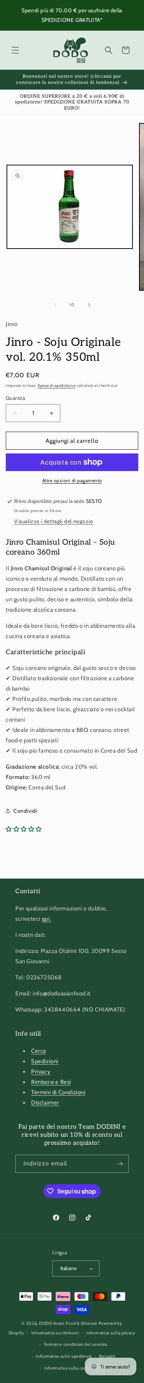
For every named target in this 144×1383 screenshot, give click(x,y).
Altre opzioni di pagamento (72, 480)
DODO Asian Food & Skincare (68, 1323)
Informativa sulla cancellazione (75, 1368)
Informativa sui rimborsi (55, 1333)
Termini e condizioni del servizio (76, 1344)
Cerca (38, 1050)
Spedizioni (44, 1061)
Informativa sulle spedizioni (64, 1356)
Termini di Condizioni (58, 1092)
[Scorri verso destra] (89, 304)
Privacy (40, 1071)
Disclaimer (45, 1102)
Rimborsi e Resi (51, 1082)
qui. (46, 918)
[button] (15, 50)
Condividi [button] (25, 810)
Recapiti (107, 1356)
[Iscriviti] (119, 1164)
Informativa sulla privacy (111, 1333)
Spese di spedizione (56, 385)
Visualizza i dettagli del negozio (53, 521)
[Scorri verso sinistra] (55, 304)
